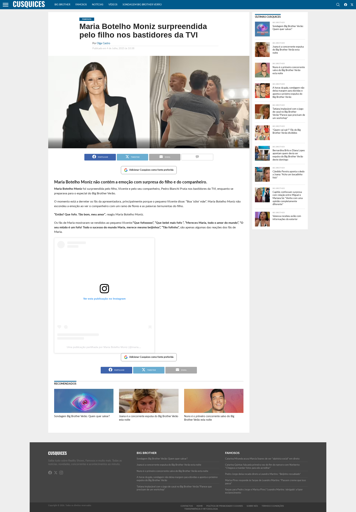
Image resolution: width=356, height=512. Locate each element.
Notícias (97, 5)
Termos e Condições (273, 506)
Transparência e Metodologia (201, 509)
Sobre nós (252, 506)
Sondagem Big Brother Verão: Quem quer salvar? (82, 416)
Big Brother (62, 5)
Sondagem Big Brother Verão (142, 5)
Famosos (81, 5)
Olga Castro (103, 43)
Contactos (187, 506)
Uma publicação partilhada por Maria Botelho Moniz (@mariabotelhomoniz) (111, 347)
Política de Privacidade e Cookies (224, 506)
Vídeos (112, 5)
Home (200, 506)
